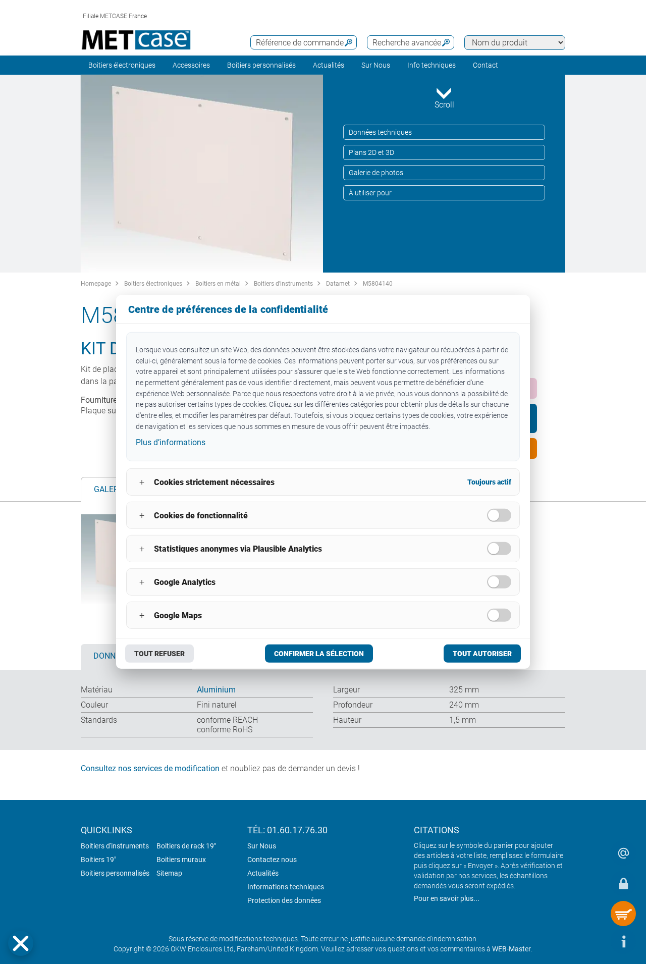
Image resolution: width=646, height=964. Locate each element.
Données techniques (380, 132)
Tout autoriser (482, 654)
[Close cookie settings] (20, 943)
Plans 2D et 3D (371, 152)
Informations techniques (285, 887)
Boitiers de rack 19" (186, 846)
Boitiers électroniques (121, 65)
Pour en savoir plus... (446, 898)
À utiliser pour (370, 193)
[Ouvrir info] (623, 941)
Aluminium (216, 689)
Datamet (338, 283)
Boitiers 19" (98, 859)
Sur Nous (261, 846)
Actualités (328, 65)
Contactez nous (272, 859)
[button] (20, 943)
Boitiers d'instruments (283, 283)
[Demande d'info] (623, 853)
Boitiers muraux (181, 859)
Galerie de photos (376, 173)
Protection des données (284, 900)
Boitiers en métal (218, 283)
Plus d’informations (170, 442)
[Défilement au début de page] (593, 941)
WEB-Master (511, 949)
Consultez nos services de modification (150, 768)
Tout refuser (159, 654)
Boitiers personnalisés (261, 65)
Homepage (96, 283)
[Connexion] (623, 883)
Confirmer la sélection (319, 654)
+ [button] (141, 482)
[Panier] (623, 913)
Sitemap (169, 873)
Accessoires (191, 65)
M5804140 (378, 283)
